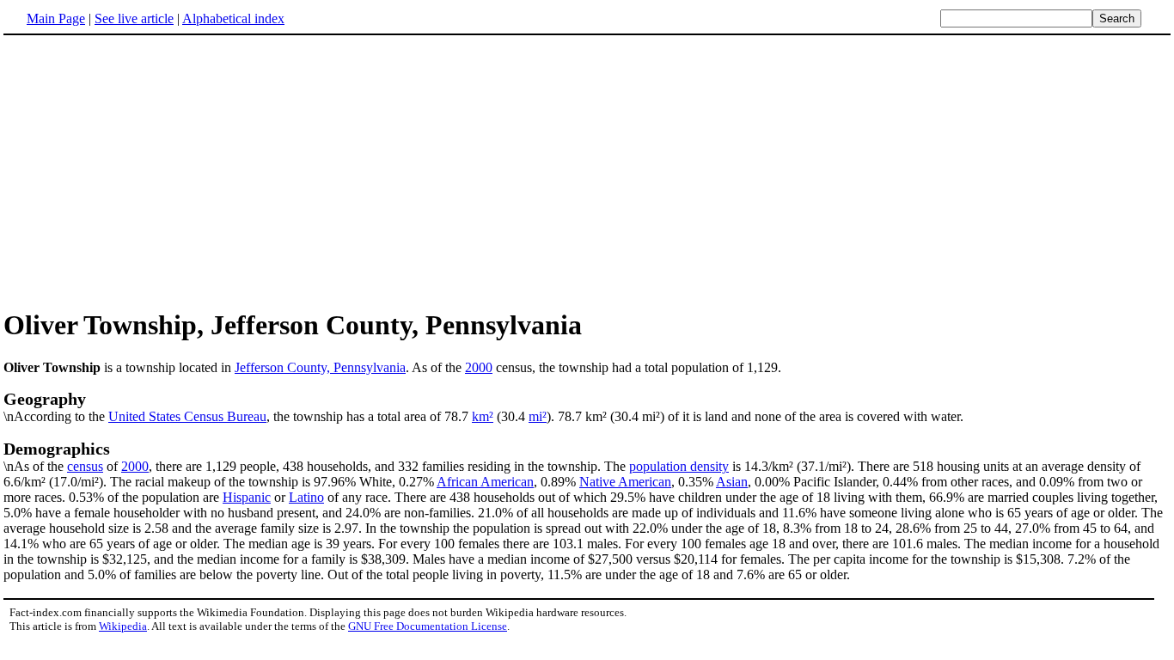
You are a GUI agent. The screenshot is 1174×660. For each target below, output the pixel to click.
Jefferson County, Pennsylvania (320, 367)
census (85, 466)
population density (679, 466)
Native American (625, 481)
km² (482, 416)
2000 (478, 367)
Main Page (56, 18)
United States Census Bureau (187, 416)
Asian (732, 481)
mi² (538, 416)
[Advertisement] (147, 171)
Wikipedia (123, 626)
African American (485, 481)
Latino (306, 497)
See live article (134, 18)
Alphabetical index (233, 18)
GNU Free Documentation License (427, 626)
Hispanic (247, 497)
